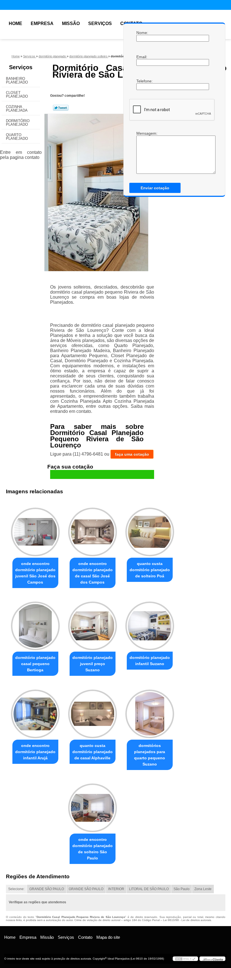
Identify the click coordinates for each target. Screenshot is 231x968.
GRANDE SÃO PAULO (46, 889)
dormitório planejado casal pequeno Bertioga (35, 663)
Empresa (42, 23)
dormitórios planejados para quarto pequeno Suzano (149, 754)
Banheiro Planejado (17, 80)
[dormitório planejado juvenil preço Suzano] (92, 623)
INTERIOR (116, 889)
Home (15, 23)
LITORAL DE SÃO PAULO (149, 889)
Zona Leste (203, 889)
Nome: (142, 32)
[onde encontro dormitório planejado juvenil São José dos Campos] (35, 529)
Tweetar (60, 108)
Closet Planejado (17, 94)
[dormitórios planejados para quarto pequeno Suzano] (149, 711)
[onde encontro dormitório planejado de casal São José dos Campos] (92, 529)
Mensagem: (142, 133)
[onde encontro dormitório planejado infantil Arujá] (35, 711)
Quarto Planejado (17, 137)
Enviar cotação (155, 188)
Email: (142, 57)
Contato (85, 937)
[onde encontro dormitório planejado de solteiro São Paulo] (92, 805)
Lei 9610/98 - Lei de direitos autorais (187, 920)
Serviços (100, 23)
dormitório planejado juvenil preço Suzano (92, 663)
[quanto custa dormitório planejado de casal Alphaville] (92, 711)
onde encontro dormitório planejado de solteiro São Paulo (92, 848)
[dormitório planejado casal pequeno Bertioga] (35, 623)
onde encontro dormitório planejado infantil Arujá (35, 751)
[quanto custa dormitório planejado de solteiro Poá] (149, 529)
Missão (71, 23)
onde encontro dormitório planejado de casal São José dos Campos (92, 572)
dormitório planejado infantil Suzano (150, 660)
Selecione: (16, 889)
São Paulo (182, 889)
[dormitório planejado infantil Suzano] (149, 623)
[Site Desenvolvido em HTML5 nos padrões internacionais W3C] (185, 958)
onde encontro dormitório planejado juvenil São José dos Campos (35, 572)
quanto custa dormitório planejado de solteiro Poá (150, 569)
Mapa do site (108, 937)
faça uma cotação (132, 454)
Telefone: (142, 81)
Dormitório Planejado (18, 123)
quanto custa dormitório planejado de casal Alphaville (92, 751)
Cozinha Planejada (17, 108)
